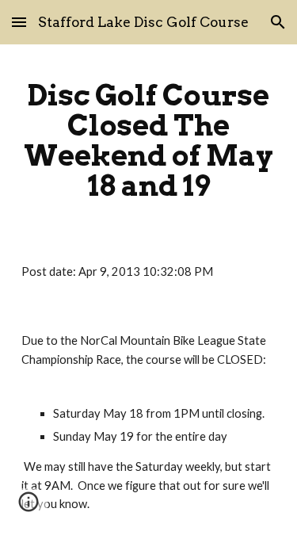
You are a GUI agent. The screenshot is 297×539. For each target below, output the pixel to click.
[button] (19, 22)
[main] (149, 140)
